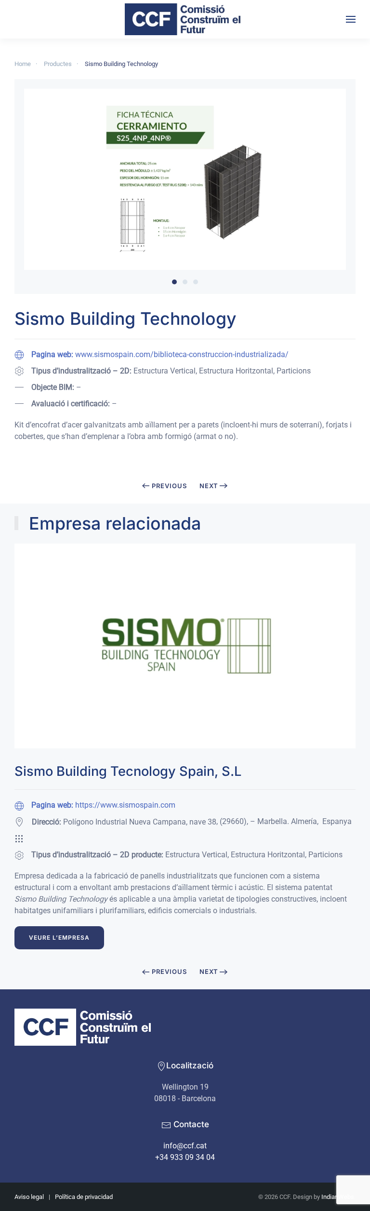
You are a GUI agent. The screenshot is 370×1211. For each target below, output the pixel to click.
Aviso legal (29, 1196)
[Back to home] (185, 19)
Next (208, 486)
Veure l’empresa (59, 937)
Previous (169, 486)
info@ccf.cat (185, 1145)
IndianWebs (337, 1196)
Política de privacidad (84, 1196)
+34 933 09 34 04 (185, 1157)
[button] (351, 19)
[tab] (174, 281)
